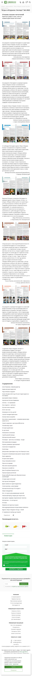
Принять (13, 667)
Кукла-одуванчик (6, 456)
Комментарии (8, 535)
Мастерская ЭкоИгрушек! (8, 481)
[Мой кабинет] (23, 2)
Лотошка (4, 502)
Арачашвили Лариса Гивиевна (9, 398)
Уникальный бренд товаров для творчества (13, 495)
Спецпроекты (16, 627)
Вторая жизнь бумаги (7, 458)
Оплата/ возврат (16, 617)
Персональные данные (16, 601)
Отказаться (13, 670)
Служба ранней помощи (8, 435)
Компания (16, 594)
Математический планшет (9, 437)
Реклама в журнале (16, 629)
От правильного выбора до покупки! (11, 512)
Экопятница (5, 449)
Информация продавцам (16, 623)
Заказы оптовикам (16, 613)
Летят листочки (6, 409)
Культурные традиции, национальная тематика (14, 498)
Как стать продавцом (16, 625)
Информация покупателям (16, 608)
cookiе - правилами (13, 664)
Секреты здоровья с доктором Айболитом (13, 423)
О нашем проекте (16, 597)
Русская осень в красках (8, 407)
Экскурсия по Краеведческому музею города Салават (15, 454)
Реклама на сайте (16, 631)
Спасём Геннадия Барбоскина (9, 414)
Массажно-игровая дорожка (9, 465)
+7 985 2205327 (17, 640)
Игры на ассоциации (7, 463)
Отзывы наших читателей (8, 479)
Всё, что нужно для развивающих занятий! (13, 493)
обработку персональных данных (20, 586)
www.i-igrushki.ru (23, 651)
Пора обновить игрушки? (8, 391)
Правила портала (16, 599)
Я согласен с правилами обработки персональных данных (15, 565)
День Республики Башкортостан (10, 470)
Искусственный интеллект (9, 461)
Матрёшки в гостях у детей (9, 412)
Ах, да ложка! (5, 430)
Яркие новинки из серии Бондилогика (11, 483)
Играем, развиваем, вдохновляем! (11, 444)
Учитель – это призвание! (8, 402)
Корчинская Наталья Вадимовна (10, 400)
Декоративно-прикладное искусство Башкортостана (15, 451)
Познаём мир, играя (7, 425)
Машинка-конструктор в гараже (10, 505)
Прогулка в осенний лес (8, 468)
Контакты (16, 644)
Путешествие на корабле (8, 417)
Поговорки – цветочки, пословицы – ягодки (13, 439)
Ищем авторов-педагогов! (9, 389)
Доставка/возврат (16, 619)
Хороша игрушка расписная (9, 472)
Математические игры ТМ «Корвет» (11, 488)
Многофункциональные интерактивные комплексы (15, 507)
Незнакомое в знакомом (8, 432)
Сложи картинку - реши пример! (10, 486)
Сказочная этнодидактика (8, 446)
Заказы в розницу (16, 615)
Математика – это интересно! (9, 500)
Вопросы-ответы (16, 611)
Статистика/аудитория (16, 603)
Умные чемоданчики (7, 491)
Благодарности (16, 605)
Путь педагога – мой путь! (9, 405)
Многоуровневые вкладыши (9, 442)
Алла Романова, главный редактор (11, 387)
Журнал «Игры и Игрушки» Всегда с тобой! (13, 509)
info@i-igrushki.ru (17, 642)
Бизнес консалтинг (16, 633)
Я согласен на (16, 586)
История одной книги (7, 428)
